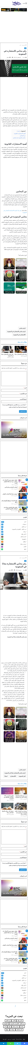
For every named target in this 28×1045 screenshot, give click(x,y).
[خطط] (16, 3)
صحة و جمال (23, 544)
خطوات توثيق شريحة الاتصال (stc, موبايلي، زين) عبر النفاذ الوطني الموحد (10, 482)
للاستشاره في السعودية (19, 334)
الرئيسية (24, 45)
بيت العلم (24, 526)
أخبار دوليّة (23, 534)
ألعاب (25, 546)
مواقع (24, 541)
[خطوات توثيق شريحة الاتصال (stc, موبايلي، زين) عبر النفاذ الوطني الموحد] (23, 482)
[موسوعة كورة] (14, 9)
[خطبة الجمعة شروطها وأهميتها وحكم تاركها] (23, 503)
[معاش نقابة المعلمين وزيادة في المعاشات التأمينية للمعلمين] (23, 509)
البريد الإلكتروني (23, 393)
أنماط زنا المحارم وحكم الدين (11, 487)
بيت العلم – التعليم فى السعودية (19, 529)
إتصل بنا (13, 1039)
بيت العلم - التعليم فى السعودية (17, 1023)
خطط (24, 1039)
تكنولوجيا (24, 539)
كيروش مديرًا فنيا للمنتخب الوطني (10, 494)
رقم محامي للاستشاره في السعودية (16, 331)
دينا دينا (24, 57)
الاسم (25, 387)
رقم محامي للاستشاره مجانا (21, 354)
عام (20, 45)
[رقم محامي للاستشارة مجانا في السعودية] (7, 349)
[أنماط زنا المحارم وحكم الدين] (23, 489)
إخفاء (18, 131)
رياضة (24, 531)
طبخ (25, 549)
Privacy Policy (19, 1039)
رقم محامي (22, 328)
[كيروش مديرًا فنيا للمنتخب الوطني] (23, 496)
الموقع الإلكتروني (23, 399)
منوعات (24, 524)
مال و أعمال (23, 536)
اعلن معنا (5, 1039)
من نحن (9, 1039)
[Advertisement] (14, 27)
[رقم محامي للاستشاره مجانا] (21, 349)
